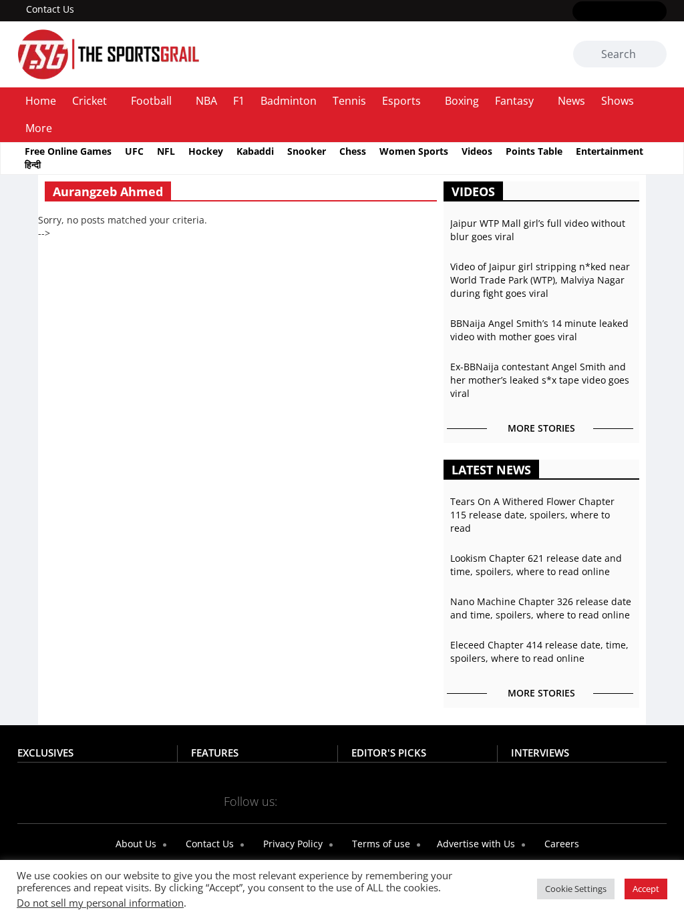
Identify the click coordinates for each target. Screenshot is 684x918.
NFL (166, 151)
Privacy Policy (292, 843)
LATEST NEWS (491, 470)
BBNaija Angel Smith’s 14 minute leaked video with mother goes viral (539, 330)
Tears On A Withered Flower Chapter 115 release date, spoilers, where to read (532, 514)
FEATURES (214, 752)
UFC (134, 151)
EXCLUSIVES (45, 752)
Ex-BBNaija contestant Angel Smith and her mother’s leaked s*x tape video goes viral (539, 380)
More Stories (541, 428)
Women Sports (413, 151)
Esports (401, 100)
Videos (477, 151)
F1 (238, 100)
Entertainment (609, 151)
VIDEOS (473, 191)
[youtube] (639, 12)
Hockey (205, 151)
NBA (206, 100)
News (571, 100)
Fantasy (514, 100)
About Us (134, 843)
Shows (617, 100)
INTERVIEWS (540, 752)
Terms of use (379, 843)
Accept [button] (646, 889)
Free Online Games (68, 151)
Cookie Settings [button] (576, 889)
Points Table (534, 151)
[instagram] (619, 12)
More (38, 128)
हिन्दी (33, 164)
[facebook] (580, 12)
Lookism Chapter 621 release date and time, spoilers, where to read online (536, 565)
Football (151, 100)
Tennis (349, 100)
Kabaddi (255, 151)
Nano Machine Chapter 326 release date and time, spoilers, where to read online (540, 608)
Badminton (289, 100)
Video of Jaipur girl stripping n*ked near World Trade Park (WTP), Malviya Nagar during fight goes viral (540, 280)
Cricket (89, 100)
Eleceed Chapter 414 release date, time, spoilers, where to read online (539, 651)
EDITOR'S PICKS (388, 752)
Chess (352, 151)
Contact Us (50, 9)
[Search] (654, 55)
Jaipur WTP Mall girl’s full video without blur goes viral (537, 230)
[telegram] (380, 801)
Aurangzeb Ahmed (108, 191)
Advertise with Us (474, 843)
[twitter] (600, 12)
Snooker (306, 151)
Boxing (462, 100)
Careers (560, 843)
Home (40, 100)
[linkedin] (658, 12)
